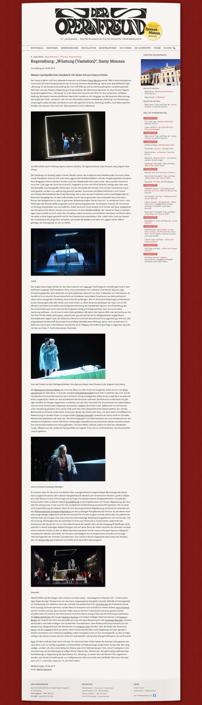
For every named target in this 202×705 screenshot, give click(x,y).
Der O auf (143, 695)
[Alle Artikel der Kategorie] (160, 72)
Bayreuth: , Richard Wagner (159, 182)
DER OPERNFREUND (39, 684)
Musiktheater (52, 57)
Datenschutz (150, 691)
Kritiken (52, 48)
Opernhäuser (69, 48)
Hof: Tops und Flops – (161, 249)
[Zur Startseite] (101, 21)
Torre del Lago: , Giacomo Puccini (159, 123)
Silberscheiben (88, 693)
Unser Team (139, 688)
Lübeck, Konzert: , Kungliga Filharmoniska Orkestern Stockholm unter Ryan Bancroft (160, 205)
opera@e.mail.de (46, 696)
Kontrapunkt (108, 48)
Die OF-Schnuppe (89, 696)
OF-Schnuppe (143, 48)
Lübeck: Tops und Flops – (159, 241)
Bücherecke (103, 691)
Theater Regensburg (70, 57)
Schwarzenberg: (159, 145)
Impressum (138, 691)
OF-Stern (126, 48)
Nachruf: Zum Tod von (160, 172)
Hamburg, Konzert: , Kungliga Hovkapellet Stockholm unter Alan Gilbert (159, 259)
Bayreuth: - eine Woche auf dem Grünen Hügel (160, 159)
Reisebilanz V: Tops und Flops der (161, 222)
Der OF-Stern (101, 693)
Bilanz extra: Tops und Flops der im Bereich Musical (161, 137)
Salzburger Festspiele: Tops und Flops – (160, 165)
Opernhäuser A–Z (89, 691)
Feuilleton (88, 48)
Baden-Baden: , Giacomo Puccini (159, 153)
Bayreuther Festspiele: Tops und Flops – (160, 177)
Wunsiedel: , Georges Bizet (159, 149)
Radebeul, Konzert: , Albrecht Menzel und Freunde (161, 191)
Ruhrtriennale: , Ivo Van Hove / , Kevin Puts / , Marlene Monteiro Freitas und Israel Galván (160, 233)
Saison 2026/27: (159, 128)
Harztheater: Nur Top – (161, 197)
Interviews (109, 688)
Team (157, 48)
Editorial (37, 48)
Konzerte (99, 688)
